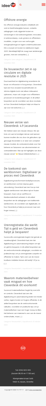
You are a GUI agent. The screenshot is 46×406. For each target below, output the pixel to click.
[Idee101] (11, 5)
